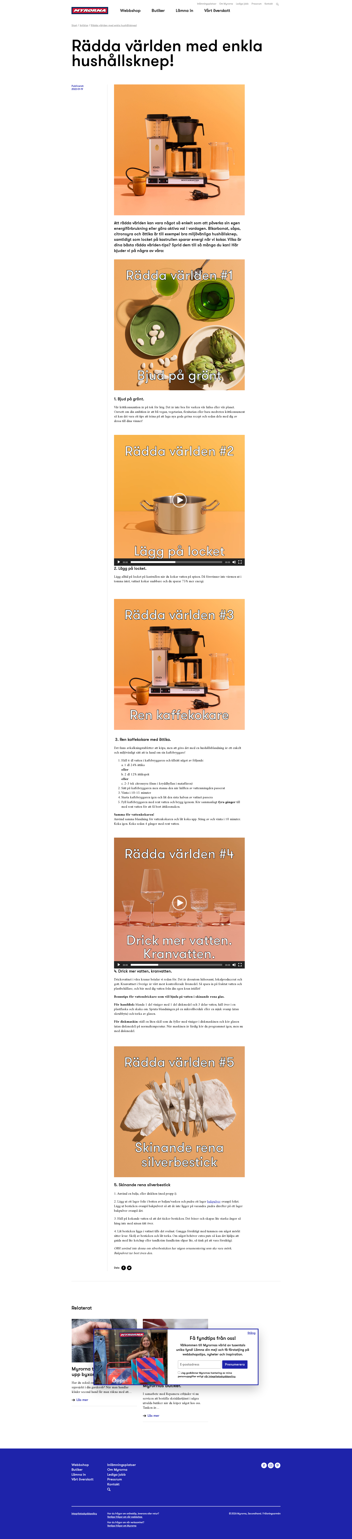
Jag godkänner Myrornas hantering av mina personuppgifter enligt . (207, 1374)
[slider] (176, 562)
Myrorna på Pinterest (277, 1465)
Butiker (158, 10)
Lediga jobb (242, 4)
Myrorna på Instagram (271, 1465)
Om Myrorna (226, 4)
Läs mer (82, 1400)
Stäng (251, 1333)
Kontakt (269, 4)
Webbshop (130, 10)
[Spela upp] (119, 562)
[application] (179, 500)
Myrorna (90, 10)
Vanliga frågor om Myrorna (121, 1525)
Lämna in (184, 10)
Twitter (129, 1267)
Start (74, 25)
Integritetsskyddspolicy (84, 1513)
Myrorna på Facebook (264, 1465)
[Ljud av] (234, 562)
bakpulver (214, 1202)
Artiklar (84, 25)
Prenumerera (235, 1364)
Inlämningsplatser (206, 4)
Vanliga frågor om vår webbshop (125, 1517)
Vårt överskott (217, 10)
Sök (277, 4)
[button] (179, 500)
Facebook (123, 1267)
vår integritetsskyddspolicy (219, 1376)
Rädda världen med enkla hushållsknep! (114, 25)
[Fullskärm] (240, 562)
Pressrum (257, 4)
